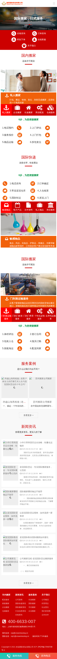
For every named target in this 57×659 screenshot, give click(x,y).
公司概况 (45, 600)
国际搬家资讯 (20, 607)
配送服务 (5, 600)
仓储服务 (5, 611)
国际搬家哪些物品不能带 (31, 491)
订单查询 (41, 33)
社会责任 (45, 607)
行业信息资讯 (20, 611)
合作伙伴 (45, 615)
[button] (25, 24)
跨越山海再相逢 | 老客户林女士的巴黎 (22, 402)
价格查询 (21, 33)
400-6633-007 (21, 621)
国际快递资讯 (20, 603)
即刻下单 (21, 39)
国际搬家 (32, 603)
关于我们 (31, 45)
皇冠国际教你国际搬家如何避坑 (34, 537)
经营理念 (45, 603)
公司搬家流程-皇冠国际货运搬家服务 (36, 558)
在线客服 (41, 39)
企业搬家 (5, 607)
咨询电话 (45, 655)
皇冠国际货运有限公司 (12, 3)
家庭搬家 (5, 603)
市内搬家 (32, 607)
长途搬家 (32, 600)
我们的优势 (46, 611)
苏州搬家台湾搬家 (42, 402)
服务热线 (17, 655)
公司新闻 (18, 600)
